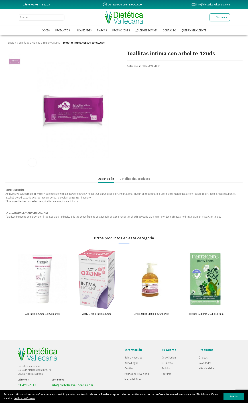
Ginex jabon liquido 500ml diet (151, 313)
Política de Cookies (24, 398)
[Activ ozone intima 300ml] (96, 278)
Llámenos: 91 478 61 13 (36, 4)
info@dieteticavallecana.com (72, 385)
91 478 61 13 (27, 385)
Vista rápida (57, 255)
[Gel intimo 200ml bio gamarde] (42, 278)
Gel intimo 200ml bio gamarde (42, 313)
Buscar (59, 18)
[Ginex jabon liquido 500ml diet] (151, 278)
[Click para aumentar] (32, 162)
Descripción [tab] (106, 179)
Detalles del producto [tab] (134, 179)
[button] (7, 295)
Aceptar (234, 396)
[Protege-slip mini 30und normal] (205, 278)
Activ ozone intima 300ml (96, 313)
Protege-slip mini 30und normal (206, 313)
